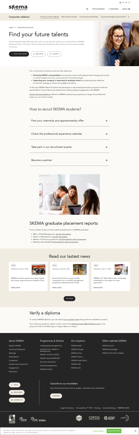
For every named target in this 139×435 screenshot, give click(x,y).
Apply (16, 385)
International (13, 357)
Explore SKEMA (15, 346)
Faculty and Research (17, 349)
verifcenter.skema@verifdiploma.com (86, 324)
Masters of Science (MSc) (49, 354)
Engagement (14, 368)
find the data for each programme (72, 239)
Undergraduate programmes (51, 346)
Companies (114, 9)
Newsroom (13, 371)
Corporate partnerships (89, 17)
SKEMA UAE (76, 364)
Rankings (12, 353)
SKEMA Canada (77, 349)
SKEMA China (76, 353)
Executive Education (48, 362)
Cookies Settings (97, 431)
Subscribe (56, 396)
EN (120, 2)
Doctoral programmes (48, 365)
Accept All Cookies (114, 431)
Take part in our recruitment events (51, 147)
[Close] (135, 430)
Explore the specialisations (40, 94)
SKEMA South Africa (79, 360)
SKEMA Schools (46, 369)
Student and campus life (18, 364)
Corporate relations (25, 28)
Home (11, 28)
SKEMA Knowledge (109, 349)
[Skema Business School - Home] (18, 8)
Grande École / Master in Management (49, 350)
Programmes (98, 9)
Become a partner (41, 160)
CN (129, 2)
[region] (69, 431)
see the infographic (63, 234)
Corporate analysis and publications (115, 17)
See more (69, 298)
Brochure (39, 54)
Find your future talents (50, 17)
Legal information (67, 408)
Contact (55, 54)
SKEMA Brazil (76, 346)
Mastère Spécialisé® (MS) (50, 358)
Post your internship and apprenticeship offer (57, 120)
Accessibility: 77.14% (84, 408)
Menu (124, 9)
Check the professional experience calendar (56, 134)
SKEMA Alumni (108, 346)
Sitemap (97, 408)
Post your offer (20, 54)
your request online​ (71, 319)
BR (126, 2)
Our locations (78, 341)
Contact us (18, 400)
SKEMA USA (76, 368)
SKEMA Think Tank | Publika (113, 353)
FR (123, 2)
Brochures (18, 392)
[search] (87, 9)
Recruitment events (69, 17)
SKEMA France (77, 357)
